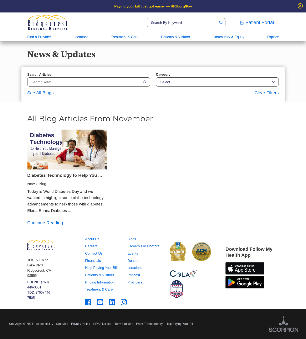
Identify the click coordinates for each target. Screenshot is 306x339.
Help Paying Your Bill (101, 268)
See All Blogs (40, 92)
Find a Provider (39, 37)
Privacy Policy (80, 324)
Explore (273, 37)
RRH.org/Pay (181, 6)
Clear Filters (267, 92)
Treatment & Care (124, 37)
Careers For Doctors (143, 246)
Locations (80, 37)
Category (163, 74)
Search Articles (39, 74)
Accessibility (44, 324)
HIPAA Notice (102, 324)
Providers (134, 282)
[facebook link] (88, 302)
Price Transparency (149, 324)
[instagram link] (124, 302)
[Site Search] (221, 22)
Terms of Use (123, 324)
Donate (132, 261)
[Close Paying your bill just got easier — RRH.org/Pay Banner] (300, 6)
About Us (92, 239)
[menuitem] (39, 37)
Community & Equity (228, 37)
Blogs (131, 239)
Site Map (62, 324)
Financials (93, 261)
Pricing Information (99, 282)
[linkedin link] (112, 302)
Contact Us (94, 253)
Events (132, 253)
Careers (91, 246)
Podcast (133, 275)
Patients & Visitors (175, 37)
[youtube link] (100, 302)
